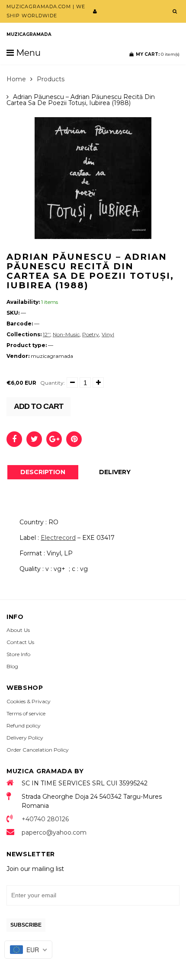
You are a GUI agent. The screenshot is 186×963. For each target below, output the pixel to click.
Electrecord (58, 538)
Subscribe (26, 925)
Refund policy (23, 725)
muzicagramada (28, 34)
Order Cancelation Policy (37, 749)
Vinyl (108, 334)
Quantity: (52, 382)
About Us (18, 630)
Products (50, 79)
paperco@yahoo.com (54, 832)
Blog (12, 666)
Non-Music (66, 334)
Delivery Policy (24, 737)
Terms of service (25, 713)
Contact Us (20, 642)
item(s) (158, 54)
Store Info (18, 654)
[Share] (14, 439)
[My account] (95, 11)
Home (16, 79)
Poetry (90, 334)
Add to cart (38, 406)
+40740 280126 (45, 819)
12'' (46, 334)
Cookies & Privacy (28, 701)
